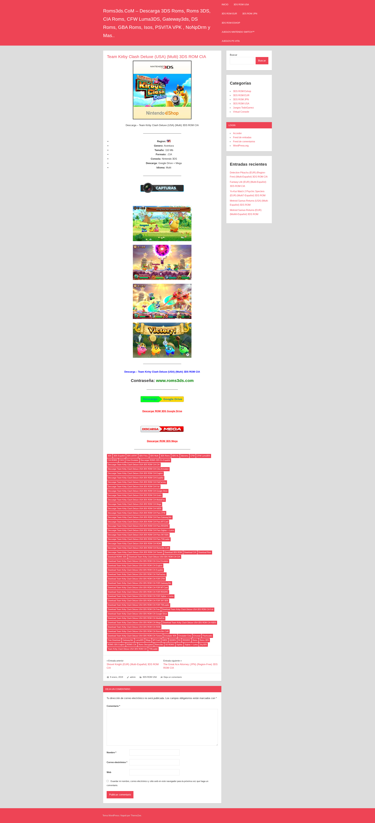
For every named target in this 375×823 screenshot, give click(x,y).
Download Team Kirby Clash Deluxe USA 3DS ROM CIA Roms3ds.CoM (138, 631)
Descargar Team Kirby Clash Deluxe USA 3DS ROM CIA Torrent (135, 552)
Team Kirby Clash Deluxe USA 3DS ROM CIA (127, 649)
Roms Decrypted (146, 644)
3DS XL (175, 456)
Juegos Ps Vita (231, 41)
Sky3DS (203, 644)
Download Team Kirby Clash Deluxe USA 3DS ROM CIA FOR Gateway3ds (139, 583)
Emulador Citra (185, 636)
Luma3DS (139, 640)
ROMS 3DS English (116, 644)
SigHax (179, 644)
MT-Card (156, 640)
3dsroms (184, 456)
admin (133, 677)
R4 (179, 640)
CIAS (121, 460)
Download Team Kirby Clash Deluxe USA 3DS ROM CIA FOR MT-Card (138, 587)
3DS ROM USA (241, 4)
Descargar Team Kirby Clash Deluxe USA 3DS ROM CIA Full (134, 486)
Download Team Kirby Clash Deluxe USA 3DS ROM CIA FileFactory (137, 574)
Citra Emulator (132, 460)
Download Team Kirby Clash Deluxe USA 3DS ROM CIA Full (187, 609)
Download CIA (190, 552)
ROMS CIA (131, 644)
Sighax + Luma (191, 644)
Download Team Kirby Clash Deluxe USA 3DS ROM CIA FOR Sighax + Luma (140, 596)
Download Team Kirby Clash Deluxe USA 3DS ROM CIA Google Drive (137, 614)
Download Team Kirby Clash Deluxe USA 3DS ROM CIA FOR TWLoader (138, 605)
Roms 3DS (204, 640)
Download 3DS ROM (173, 552)
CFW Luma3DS (203, 456)
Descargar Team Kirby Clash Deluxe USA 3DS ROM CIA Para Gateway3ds (140, 517)
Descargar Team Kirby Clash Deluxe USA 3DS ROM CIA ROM (134, 543)
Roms (194, 640)
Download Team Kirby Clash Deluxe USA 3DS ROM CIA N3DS (189, 622)
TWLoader (153, 649)
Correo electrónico (117, 762)
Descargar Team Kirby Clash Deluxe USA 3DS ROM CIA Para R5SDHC (138, 526)
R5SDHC (186, 640)
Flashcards (207, 636)
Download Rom (204, 552)
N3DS (164, 640)
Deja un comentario (173, 677)
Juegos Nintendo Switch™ (238, 32)
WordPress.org (241, 145)
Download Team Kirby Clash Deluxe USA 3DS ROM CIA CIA (154, 557)
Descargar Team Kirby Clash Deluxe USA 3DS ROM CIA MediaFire (136, 500)
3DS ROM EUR (229, 13)
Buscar (233, 55)
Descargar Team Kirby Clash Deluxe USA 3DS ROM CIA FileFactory (137, 482)
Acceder (237, 133)
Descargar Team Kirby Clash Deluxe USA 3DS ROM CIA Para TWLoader (139, 539)
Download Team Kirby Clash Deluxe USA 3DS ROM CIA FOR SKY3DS (138, 600)
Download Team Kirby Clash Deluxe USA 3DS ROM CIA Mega (134, 622)
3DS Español (119, 456)
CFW (192, 456)
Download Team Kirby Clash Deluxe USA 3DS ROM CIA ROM (134, 627)
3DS (109, 456)
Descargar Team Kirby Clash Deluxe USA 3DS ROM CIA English (135, 473)
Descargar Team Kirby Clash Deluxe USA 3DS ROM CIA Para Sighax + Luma (141, 530)
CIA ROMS (112, 460)
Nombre (111, 752)
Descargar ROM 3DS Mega (162, 441)
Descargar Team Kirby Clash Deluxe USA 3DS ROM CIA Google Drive (137, 491)
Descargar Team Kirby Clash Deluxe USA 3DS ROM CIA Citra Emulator (138, 469)
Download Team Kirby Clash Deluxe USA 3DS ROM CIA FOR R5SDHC (138, 592)
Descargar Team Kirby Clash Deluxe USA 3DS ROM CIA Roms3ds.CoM (138, 548)
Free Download (114, 640)
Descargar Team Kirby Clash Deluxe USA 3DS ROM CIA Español (135, 478)
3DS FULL (143, 456)
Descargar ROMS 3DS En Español (155, 460)
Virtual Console (241, 112)
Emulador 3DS (170, 636)
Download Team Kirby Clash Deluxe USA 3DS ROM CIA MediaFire (136, 618)
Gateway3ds (128, 640)
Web (109, 772)
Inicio (225, 4)
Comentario (113, 706)
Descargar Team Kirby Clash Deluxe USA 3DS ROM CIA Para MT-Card (138, 522)
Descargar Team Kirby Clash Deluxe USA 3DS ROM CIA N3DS (134, 508)
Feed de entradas (242, 137)
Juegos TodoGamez (243, 107)
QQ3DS (172, 640)
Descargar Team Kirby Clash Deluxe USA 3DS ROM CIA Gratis (135, 495)
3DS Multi (154, 456)
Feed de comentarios (244, 141)
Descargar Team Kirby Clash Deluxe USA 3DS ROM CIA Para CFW (136, 513)
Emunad (196, 636)
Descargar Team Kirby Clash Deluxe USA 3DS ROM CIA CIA (134, 464)
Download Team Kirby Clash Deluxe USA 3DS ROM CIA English (135, 565)
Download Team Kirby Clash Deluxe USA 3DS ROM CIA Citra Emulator (138, 561)
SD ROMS (169, 644)
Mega (148, 640)
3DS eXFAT (132, 456)
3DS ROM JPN (249, 13)
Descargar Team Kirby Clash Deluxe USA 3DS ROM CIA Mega (134, 504)
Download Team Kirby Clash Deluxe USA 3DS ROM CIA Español (135, 570)
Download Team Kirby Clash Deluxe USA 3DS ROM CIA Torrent (135, 636)
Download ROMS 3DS (117, 557)
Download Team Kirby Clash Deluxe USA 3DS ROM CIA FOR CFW (136, 579)
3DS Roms (165, 456)
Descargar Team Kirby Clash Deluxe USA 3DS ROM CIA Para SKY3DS (138, 535)
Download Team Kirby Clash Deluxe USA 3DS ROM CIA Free (134, 609)
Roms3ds (159, 644)
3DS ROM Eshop (231, 23)
